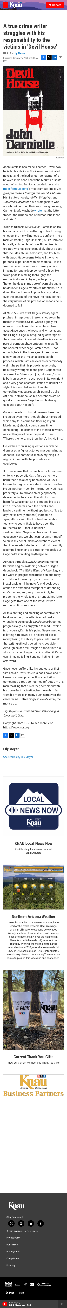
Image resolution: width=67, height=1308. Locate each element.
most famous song (15, 188)
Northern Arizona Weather (33, 916)
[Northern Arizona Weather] (33, 887)
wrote (38, 210)
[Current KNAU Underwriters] (33, 1085)
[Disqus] (33, 1149)
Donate (56, 4)
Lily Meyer (19, 53)
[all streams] (62, 1304)
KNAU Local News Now (33, 843)
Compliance (13, 1258)
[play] (5, 1304)
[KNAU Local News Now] (33, 806)
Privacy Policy (13, 1238)
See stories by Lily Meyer (18, 757)
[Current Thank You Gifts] (33, 1010)
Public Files (12, 1244)
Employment (13, 1251)
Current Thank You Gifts (33, 1056)
